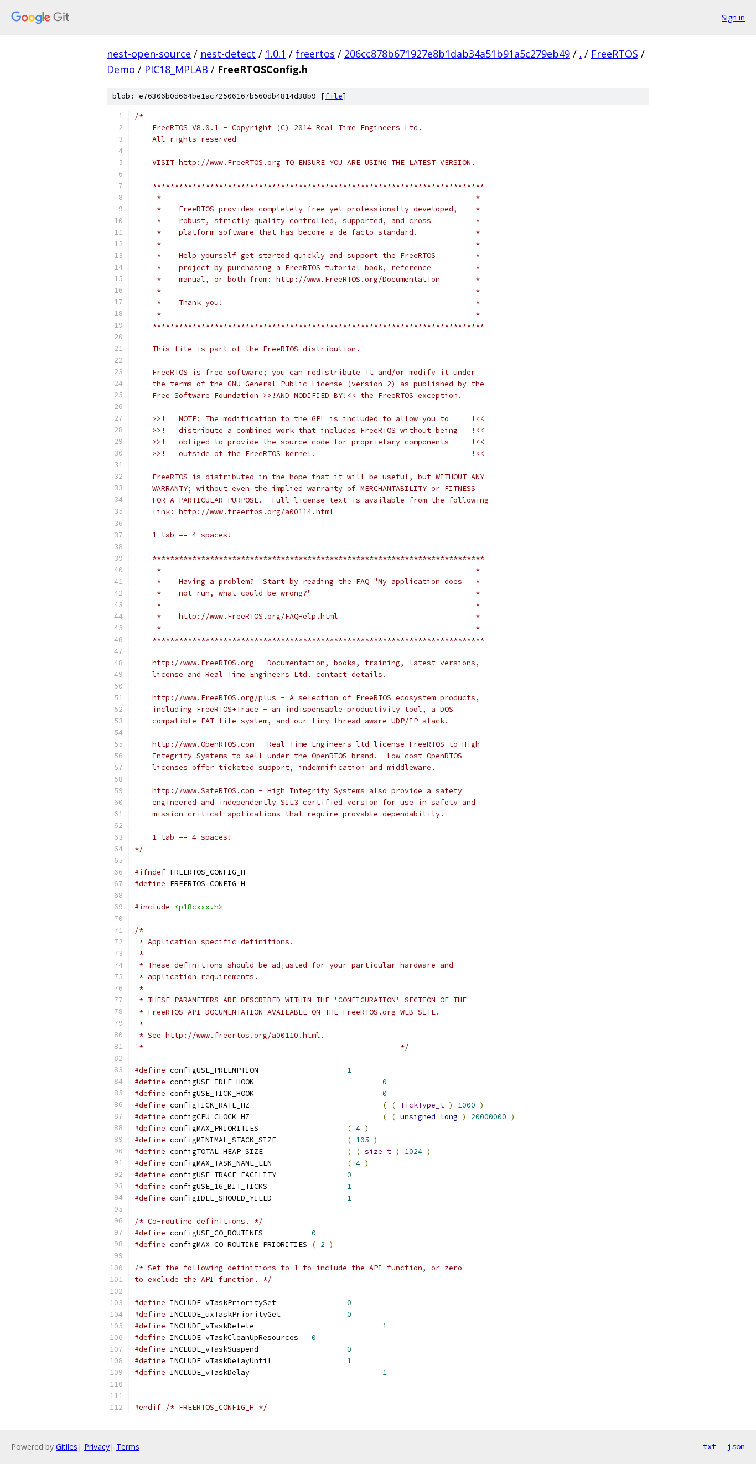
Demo (121, 69)
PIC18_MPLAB (176, 69)
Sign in (733, 17)
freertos (315, 53)
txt (709, 1446)
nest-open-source (149, 53)
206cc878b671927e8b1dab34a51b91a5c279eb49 (457, 53)
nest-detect (228, 53)
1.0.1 (275, 53)
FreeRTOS (614, 53)
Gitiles (66, 1446)
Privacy (97, 1446)
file (334, 96)
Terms (127, 1446)
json (736, 1446)
